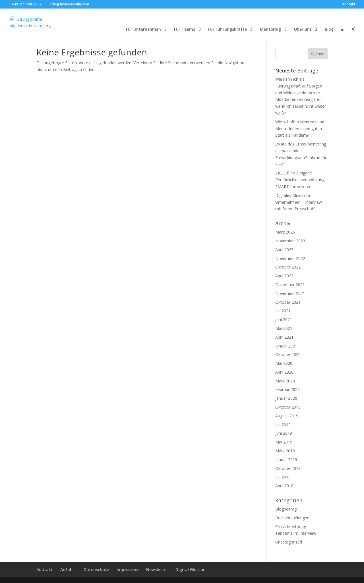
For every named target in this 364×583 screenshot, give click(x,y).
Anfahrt (68, 569)
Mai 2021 (283, 328)
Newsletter (157, 569)
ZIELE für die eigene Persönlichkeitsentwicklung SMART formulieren (299, 179)
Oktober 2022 (288, 267)
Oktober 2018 (288, 468)
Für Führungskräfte (227, 29)
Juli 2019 (283, 424)
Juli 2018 (283, 477)
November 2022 (290, 258)
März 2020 (285, 381)
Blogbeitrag (286, 509)
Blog (329, 29)
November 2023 (290, 240)
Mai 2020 (283, 363)
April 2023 (284, 249)
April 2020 (284, 372)
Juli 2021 (283, 310)
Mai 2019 (283, 442)
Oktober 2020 (288, 354)
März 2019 (285, 450)
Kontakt (348, 5)
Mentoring (270, 29)
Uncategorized (288, 542)
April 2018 (284, 485)
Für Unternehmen (143, 29)
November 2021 (290, 293)
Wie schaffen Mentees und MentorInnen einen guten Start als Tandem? (299, 128)
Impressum (128, 569)
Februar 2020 (287, 389)
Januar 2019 (286, 459)
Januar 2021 (286, 346)
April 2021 (284, 337)
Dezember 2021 (290, 284)
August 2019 (286, 415)
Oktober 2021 (288, 302)
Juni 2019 (283, 433)
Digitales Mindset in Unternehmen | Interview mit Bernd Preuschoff (298, 202)
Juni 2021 (283, 319)
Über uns (303, 29)
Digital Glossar (190, 569)
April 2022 (284, 275)
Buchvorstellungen (292, 517)
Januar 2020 (286, 398)
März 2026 (285, 232)
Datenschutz (96, 569)
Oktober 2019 (288, 407)
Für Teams (184, 29)
